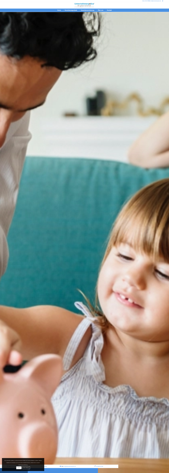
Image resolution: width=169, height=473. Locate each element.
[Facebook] (163, 1)
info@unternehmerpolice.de (70, 466)
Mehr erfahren (26, 467)
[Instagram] (165, 1)
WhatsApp (44, 466)
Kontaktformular (99, 466)
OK (18, 467)
